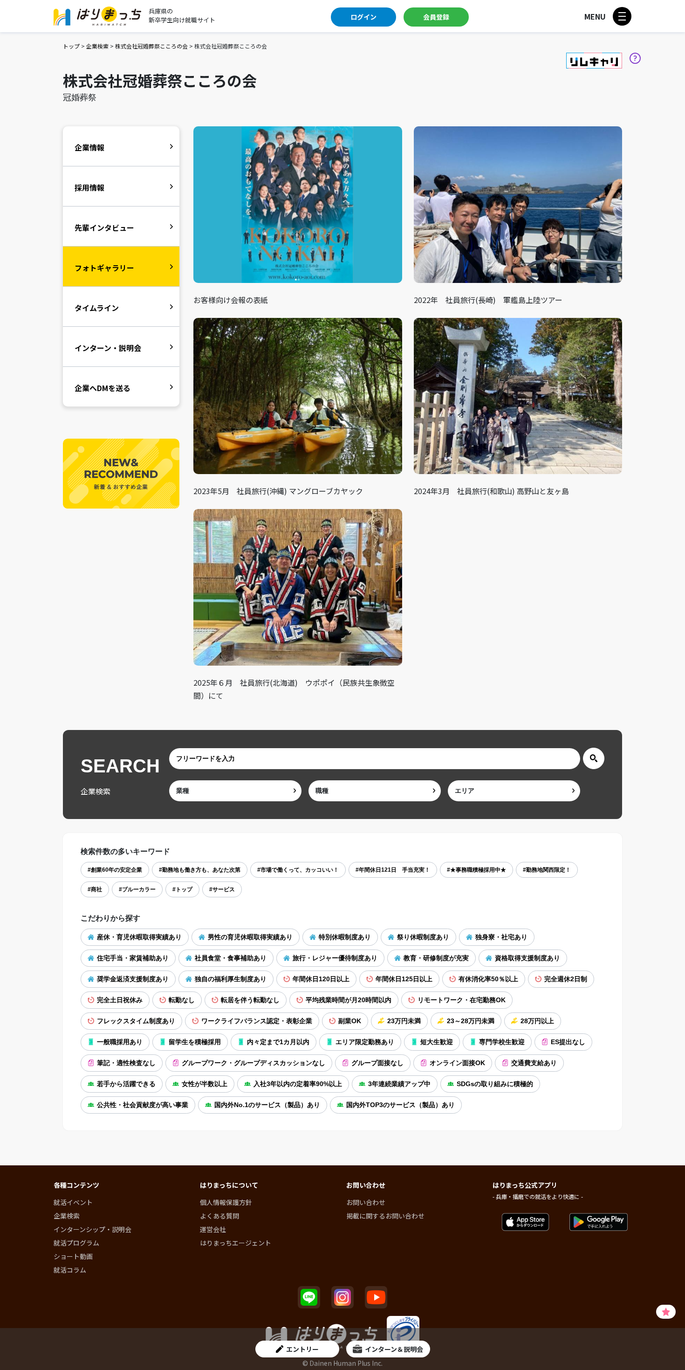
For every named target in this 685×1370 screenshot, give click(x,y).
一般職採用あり (120, 1042)
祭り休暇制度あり (423, 937)
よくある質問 (219, 1215)
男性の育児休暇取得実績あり (250, 937)
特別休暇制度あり (345, 937)
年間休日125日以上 (404, 979)
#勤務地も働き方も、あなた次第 (199, 870)
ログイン (363, 16)
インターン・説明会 (108, 347)
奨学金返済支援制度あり (133, 979)
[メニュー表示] (622, 16)
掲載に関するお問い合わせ (385, 1215)
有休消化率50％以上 (488, 979)
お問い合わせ (365, 1202)
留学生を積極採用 (195, 1042)
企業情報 (89, 147)
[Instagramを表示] (342, 1297)
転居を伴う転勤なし (250, 1000)
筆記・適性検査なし (126, 1063)
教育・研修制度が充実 (436, 958)
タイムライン (97, 307)
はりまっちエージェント (235, 1242)
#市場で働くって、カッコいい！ (298, 870)
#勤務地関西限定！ (547, 870)
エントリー (302, 1349)
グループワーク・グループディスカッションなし (253, 1063)
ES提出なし (568, 1042)
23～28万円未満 (470, 1021)
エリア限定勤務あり (365, 1042)
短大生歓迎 (436, 1042)
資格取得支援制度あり (527, 958)
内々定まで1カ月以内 (278, 1042)
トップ (71, 46)
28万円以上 (537, 1021)
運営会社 (213, 1229)
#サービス (222, 889)
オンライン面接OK (457, 1063)
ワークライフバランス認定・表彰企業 (256, 1021)
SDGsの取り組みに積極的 (495, 1084)
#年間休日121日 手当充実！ (393, 870)
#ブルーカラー (137, 889)
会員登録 (436, 16)
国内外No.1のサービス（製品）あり (267, 1104)
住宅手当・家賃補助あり (133, 958)
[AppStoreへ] (525, 1222)
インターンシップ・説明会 (92, 1229)
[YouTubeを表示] (376, 1297)
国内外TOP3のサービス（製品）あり (400, 1104)
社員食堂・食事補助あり (231, 958)
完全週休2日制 (565, 979)
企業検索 (97, 46)
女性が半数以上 (204, 1084)
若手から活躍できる (126, 1084)
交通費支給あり (534, 1063)
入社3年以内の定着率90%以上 (297, 1084)
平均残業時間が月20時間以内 (348, 1000)
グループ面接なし (377, 1063)
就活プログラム (76, 1242)
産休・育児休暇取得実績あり (139, 937)
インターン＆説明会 (394, 1349)
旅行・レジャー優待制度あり (335, 958)
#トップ (182, 889)
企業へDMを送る (102, 387)
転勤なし (182, 1000)
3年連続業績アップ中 (399, 1084)
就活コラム (70, 1269)
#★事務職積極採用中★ (476, 870)
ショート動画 (73, 1256)
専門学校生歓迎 (502, 1042)
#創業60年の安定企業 (115, 870)
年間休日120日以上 (321, 979)
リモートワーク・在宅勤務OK (462, 1000)
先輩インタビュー (104, 227)
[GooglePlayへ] (598, 1222)
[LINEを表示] (309, 1297)
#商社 (95, 889)
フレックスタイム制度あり (136, 1021)
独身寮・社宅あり (501, 937)
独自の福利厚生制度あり (231, 979)
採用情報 (89, 187)
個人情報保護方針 (226, 1202)
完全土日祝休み (120, 1000)
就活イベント (73, 1202)
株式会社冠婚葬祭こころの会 (151, 46)
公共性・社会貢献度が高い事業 (142, 1104)
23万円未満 (404, 1021)
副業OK (349, 1021)
